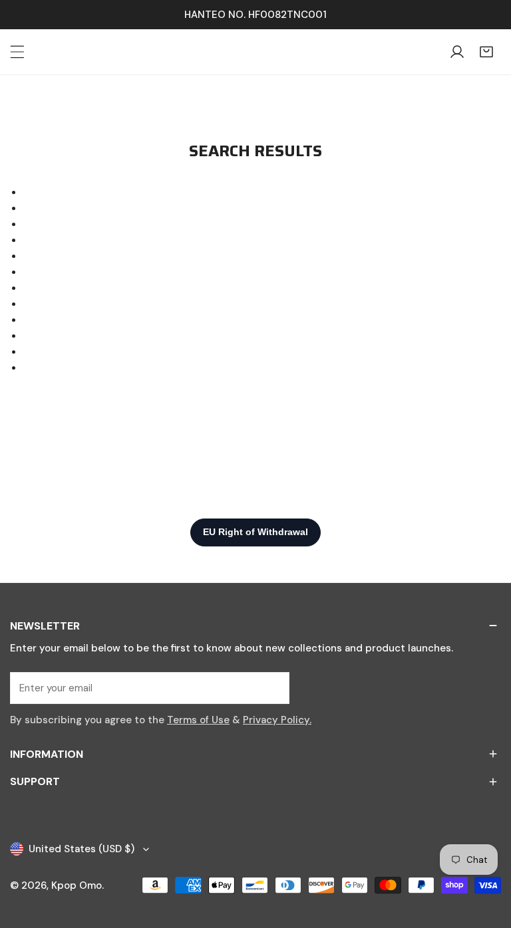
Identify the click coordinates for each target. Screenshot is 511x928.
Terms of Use (198, 720)
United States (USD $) (81, 849)
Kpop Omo (76, 885)
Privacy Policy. (277, 720)
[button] (486, 51)
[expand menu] (17, 51)
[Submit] (272, 687)
